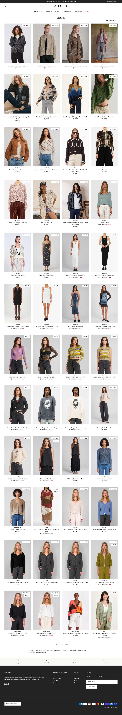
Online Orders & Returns (59, 676)
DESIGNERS (78, 11)
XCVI (104, 631)
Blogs (75, 680)
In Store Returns (57, 678)
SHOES (57, 11)
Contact (55, 682)
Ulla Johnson (104, 167)
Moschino (46, 273)
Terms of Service (114, 707)
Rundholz (104, 220)
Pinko (75, 167)
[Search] (5, 6)
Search (76, 676)
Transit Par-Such (17, 64)
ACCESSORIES (67, 11)
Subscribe (92, 686)
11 (62, 644)
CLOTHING (49, 11)
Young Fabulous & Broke (46, 114)
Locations (55, 680)
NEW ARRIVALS (38, 11)
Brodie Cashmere (75, 631)
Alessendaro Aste (104, 476)
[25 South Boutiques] (61, 6)
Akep (46, 527)
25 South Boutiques (12, 707)
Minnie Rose (75, 220)
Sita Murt (18, 273)
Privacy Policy (106, 707)
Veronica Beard (17, 114)
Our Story (76, 678)
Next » (66, 644)
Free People (104, 64)
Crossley (75, 527)
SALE (87, 11)
